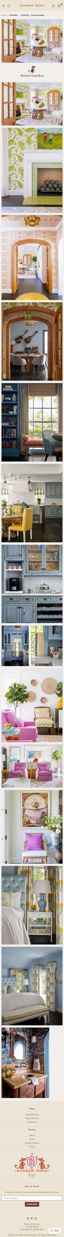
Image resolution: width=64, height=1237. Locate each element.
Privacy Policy (32, 1226)
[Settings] (53, 5)
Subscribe (32, 1204)
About (32, 1135)
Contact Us (32, 1122)
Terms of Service (32, 1224)
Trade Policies (32, 1118)
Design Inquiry (32, 1143)
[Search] (9, 5)
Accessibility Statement (32, 1229)
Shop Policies (32, 1114)
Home (4, 15)
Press (32, 1146)
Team (32, 1139)
